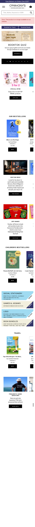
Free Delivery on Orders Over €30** (17, 1)
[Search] (31, 13)
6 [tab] (22, 62)
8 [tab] (28, 62)
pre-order (15, 194)
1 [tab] (7, 62)
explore (15, 98)
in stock (15, 238)
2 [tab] (10, 62)
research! (17, 53)
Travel (17, 333)
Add (12, 149)
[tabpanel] (17, 47)
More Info (15, 406)
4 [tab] (16, 62)
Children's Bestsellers (17, 247)
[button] (31, 7)
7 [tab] (25, 62)
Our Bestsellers (17, 116)
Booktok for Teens (10, 27)
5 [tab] (19, 62)
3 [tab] (13, 62)
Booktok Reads (25, 27)
